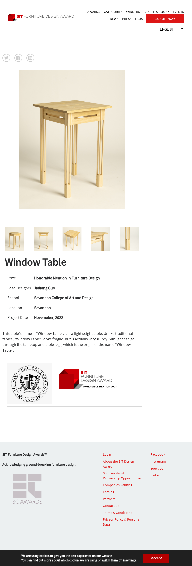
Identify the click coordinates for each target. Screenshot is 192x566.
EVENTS (178, 11)
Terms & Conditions (117, 512)
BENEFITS (151, 11)
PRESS (127, 18)
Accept (156, 558)
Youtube (157, 468)
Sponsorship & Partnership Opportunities (122, 475)
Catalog (108, 492)
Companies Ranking (117, 485)
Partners (109, 499)
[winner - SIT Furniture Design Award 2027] (42, 17)
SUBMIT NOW (165, 18)
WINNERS (133, 11)
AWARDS (94, 11)
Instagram (158, 461)
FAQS (139, 18)
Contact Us (111, 505)
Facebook (158, 454)
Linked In (157, 475)
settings (131, 560)
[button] (6, 58)
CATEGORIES (113, 11)
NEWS (114, 18)
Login (107, 454)
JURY (165, 11)
